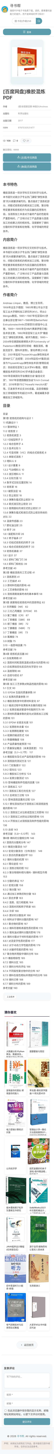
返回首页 (29, 1344)
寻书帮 (15, 6)
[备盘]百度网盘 (28, 166)
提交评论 (27, 1422)
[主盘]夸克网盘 (28, 157)
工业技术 (11, 997)
